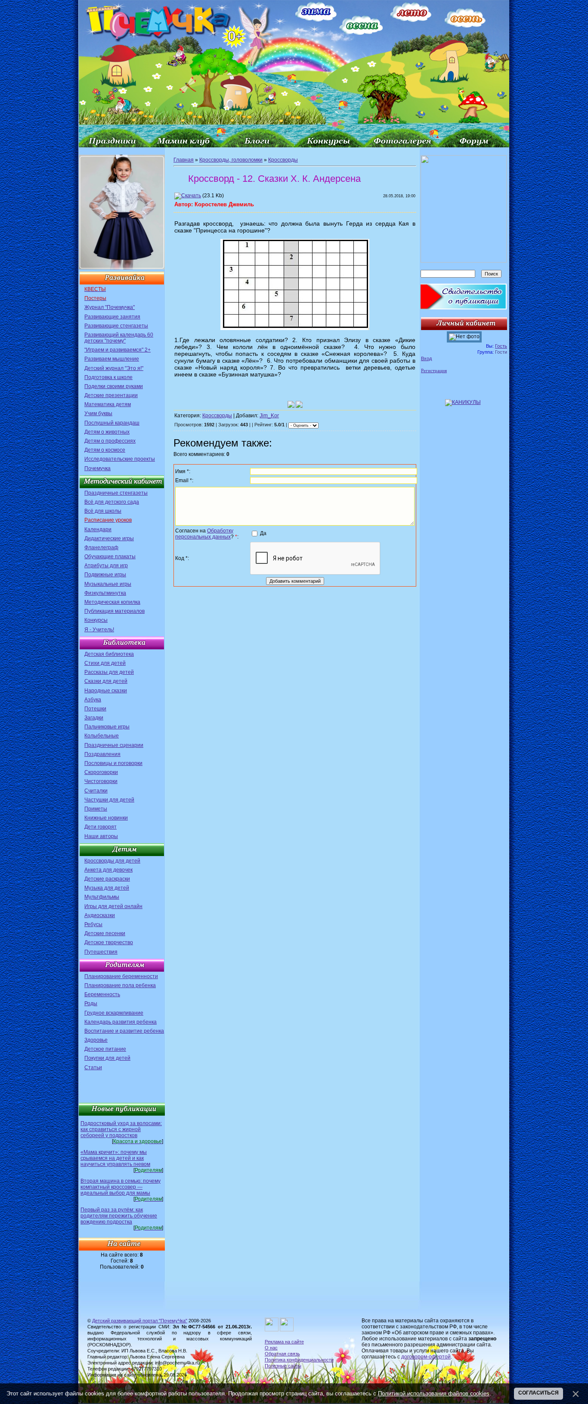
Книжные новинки (106, 818)
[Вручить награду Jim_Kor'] (299, 404)
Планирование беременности (121, 976)
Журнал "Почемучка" (109, 307)
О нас (271, 1347)
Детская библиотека (109, 654)
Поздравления (102, 754)
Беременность (102, 994)
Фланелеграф (101, 547)
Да (263, 533)
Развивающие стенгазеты (116, 326)
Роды (90, 1003)
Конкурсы (96, 620)
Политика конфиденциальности (299, 1359)
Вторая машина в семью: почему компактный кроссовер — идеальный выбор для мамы (120, 1187)
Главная (183, 160)
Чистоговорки (101, 781)
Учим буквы (98, 413)
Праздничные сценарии (113, 745)
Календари (97, 529)
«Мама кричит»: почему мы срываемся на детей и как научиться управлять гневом (115, 1158)
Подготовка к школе (108, 377)
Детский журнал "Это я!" (113, 368)
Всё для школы (102, 511)
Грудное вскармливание (113, 1013)
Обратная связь (282, 1353)
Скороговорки (101, 772)
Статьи (93, 1067)
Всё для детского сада (111, 502)
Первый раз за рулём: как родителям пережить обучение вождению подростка (118, 1216)
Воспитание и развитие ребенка (124, 1031)
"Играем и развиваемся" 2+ (117, 350)
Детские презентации (111, 395)
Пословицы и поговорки (113, 763)
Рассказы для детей (109, 672)
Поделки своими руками (113, 386)
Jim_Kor (269, 416)
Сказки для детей (105, 681)
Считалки (96, 791)
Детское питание (105, 1049)
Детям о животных (107, 432)
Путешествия (101, 952)
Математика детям (107, 404)
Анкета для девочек (108, 870)
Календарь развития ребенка (120, 1022)
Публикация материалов (114, 611)
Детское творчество (108, 942)
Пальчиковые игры (107, 727)
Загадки (93, 718)
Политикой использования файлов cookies (433, 1393)
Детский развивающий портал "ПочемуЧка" (139, 1320)
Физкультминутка (105, 593)
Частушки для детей (109, 800)
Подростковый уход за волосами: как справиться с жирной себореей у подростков (121, 1129)
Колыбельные (101, 736)
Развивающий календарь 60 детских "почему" (118, 338)
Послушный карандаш (111, 423)
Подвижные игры (105, 575)
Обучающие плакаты (110, 557)
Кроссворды (283, 160)
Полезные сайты (283, 1365)
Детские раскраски (107, 879)
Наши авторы (101, 836)
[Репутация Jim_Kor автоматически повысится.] (291, 404)
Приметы (95, 809)
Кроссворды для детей (112, 861)
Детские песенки (104, 933)
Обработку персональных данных (204, 534)
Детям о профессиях (110, 441)
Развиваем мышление (111, 359)
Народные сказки (105, 691)
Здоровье (96, 1040)
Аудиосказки (99, 915)
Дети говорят (100, 827)
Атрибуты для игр (106, 566)
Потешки (95, 709)
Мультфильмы (101, 897)
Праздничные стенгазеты (116, 493)
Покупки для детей (107, 1058)
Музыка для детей (106, 888)
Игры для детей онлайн (113, 906)
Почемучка (97, 468)
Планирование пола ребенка (120, 985)
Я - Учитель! (99, 630)
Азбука (92, 700)
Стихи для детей (105, 663)
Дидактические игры (109, 538)
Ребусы (93, 924)
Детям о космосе (104, 450)
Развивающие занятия (112, 317)
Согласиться (538, 1393)
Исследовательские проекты (119, 459)
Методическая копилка (112, 602)
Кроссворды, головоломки (231, 160)
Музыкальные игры (107, 584)
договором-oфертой (426, 1357)
